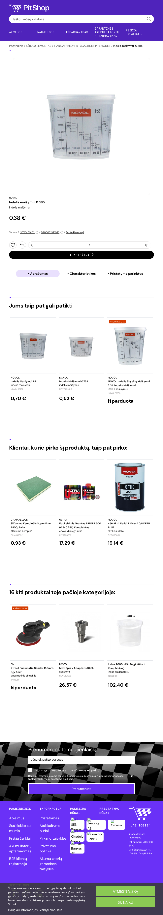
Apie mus (16, 818)
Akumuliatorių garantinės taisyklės (51, 863)
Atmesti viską (125, 891)
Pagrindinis (16, 46)
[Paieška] (149, 19)
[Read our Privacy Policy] (132, 776)
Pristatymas (49, 818)
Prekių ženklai (19, 838)
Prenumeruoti (81, 789)
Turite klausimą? (75, 232)
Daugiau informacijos (23, 910)
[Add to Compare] (22, 245)
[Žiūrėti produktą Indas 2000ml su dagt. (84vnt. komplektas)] (130, 632)
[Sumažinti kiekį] (32, 245)
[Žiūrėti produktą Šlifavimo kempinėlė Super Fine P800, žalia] (33, 487)
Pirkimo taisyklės (53, 838)
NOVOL (13, 197)
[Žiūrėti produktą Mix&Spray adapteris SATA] (81, 632)
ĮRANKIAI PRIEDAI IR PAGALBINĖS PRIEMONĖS (82, 46)
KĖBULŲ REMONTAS (38, 46)
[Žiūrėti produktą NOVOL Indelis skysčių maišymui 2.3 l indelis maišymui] (130, 345)
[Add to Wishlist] (12, 245)
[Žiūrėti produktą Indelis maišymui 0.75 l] (81, 345)
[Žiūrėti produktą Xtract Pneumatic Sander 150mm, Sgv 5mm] (33, 632)
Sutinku (125, 902)
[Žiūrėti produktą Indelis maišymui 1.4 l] (33, 345)
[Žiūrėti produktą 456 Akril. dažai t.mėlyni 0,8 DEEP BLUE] (130, 487)
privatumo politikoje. (62, 779)
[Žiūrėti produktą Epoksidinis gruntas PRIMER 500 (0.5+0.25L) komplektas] (81, 487)
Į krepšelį (79, 255)
